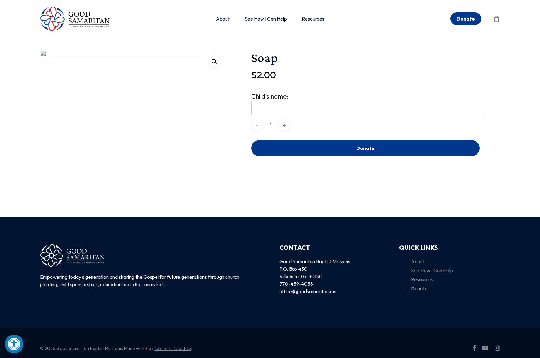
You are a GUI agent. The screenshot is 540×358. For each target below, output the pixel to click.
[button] (14, 344)
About (418, 261)
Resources (422, 279)
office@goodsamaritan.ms (307, 291)
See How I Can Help (432, 270)
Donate (365, 148)
